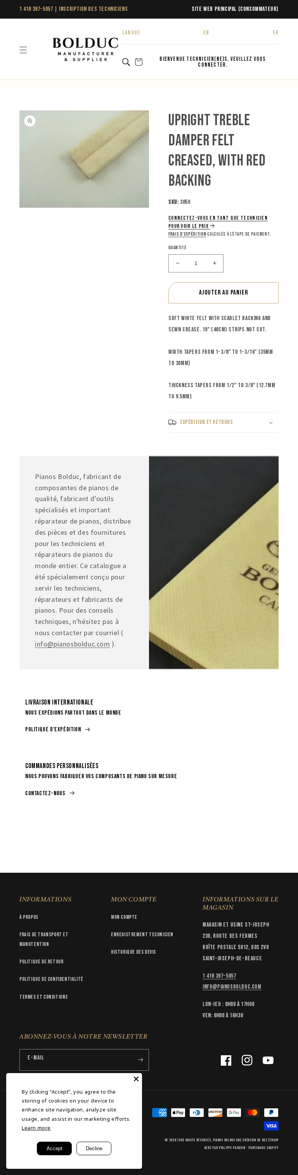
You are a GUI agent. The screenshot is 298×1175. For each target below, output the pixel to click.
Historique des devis (133, 952)
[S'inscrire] (140, 1060)
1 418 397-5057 (36, 9)
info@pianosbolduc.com (72, 643)
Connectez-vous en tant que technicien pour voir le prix (218, 222)
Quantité (177, 248)
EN (206, 33)
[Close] (136, 1079)
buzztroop (270, 1140)
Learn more (36, 1127)
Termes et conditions (43, 997)
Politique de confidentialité (51, 979)
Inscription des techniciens (93, 9)
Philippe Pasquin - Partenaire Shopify (249, 1148)
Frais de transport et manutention (44, 939)
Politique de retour (41, 961)
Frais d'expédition (187, 234)
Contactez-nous (45, 793)
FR (276, 33)
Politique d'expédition (53, 729)
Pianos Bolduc (224, 1140)
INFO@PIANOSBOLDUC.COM (232, 987)
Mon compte (124, 917)
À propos (28, 917)
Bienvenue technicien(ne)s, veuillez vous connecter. (212, 62)
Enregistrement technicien (142, 934)
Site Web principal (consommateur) (235, 9)
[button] (23, 50)
